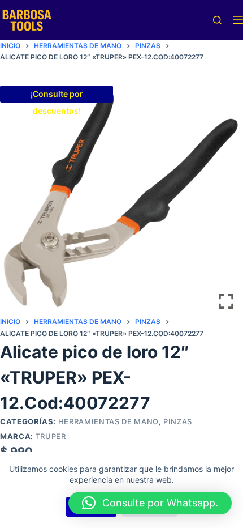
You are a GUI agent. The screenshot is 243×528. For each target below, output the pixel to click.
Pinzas (177, 421)
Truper (51, 436)
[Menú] (238, 20)
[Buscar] (217, 20)
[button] (150, 503)
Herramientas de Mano (108, 421)
